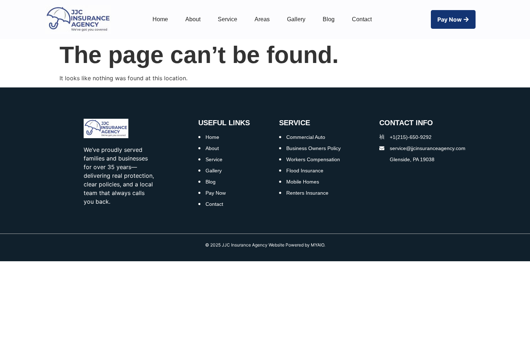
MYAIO (317, 245)
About (192, 19)
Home (160, 19)
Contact (362, 19)
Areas (262, 19)
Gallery (296, 19)
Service (227, 19)
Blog (329, 19)
